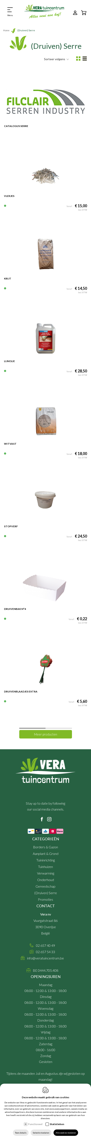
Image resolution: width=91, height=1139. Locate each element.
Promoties (45, 899)
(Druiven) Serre (45, 893)
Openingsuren (46, 976)
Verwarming (45, 873)
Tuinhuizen (45, 867)
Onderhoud (45, 880)
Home (6, 30)
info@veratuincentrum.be (45, 958)
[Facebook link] (42, 819)
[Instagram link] (49, 819)
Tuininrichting (45, 860)
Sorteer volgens (54, 59)
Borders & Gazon (45, 847)
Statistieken (57, 1124)
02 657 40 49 (45, 945)
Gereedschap (45, 886)
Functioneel (35, 1124)
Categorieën (45, 839)
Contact (45, 905)
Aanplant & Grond (45, 854)
